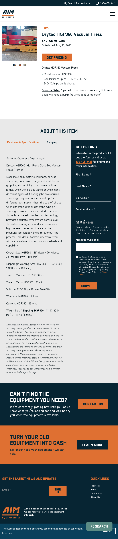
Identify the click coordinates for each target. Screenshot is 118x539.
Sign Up (57, 491)
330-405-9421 (108, 3)
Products (95, 485)
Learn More (92, 445)
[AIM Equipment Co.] (7, 14)
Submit (86, 286)
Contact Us (93, 404)
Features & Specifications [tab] (23, 142)
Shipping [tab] (52, 142)
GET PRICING (57, 58)
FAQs (93, 489)
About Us (95, 497)
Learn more (8, 533)
